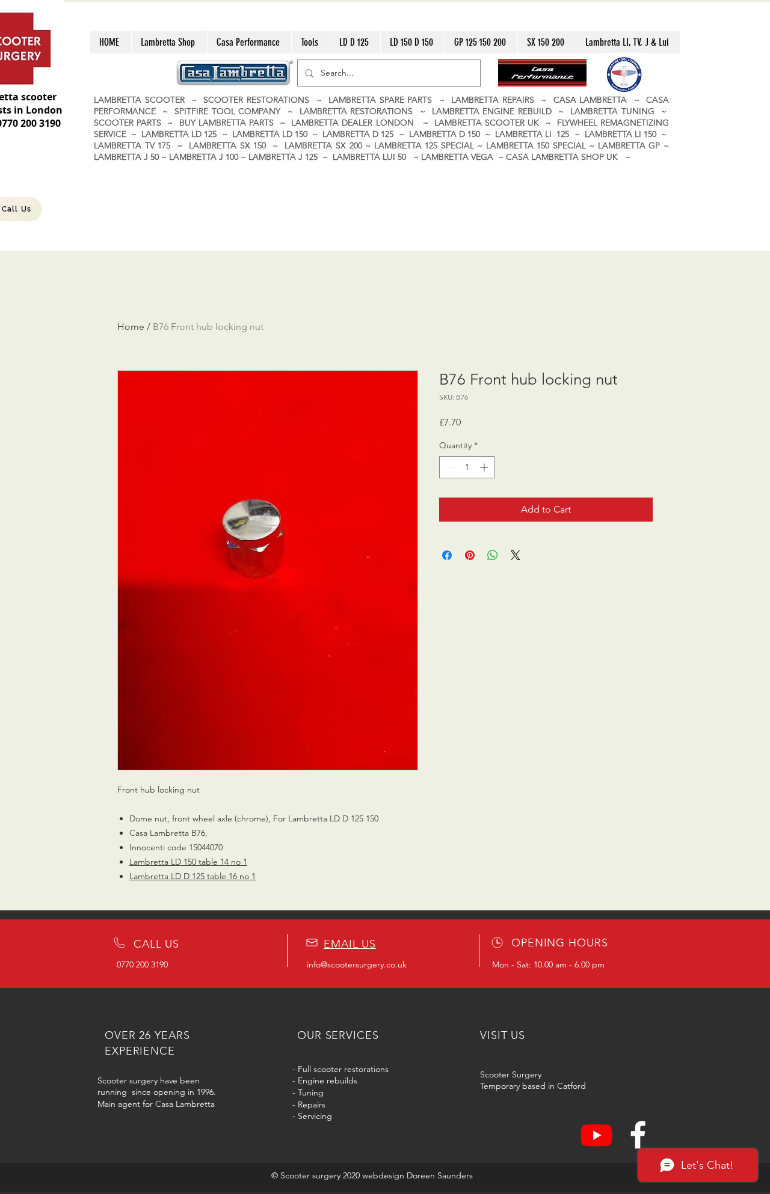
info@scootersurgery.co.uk (357, 964)
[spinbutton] (467, 467)
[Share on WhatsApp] (492, 555)
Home (130, 326)
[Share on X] (515, 555)
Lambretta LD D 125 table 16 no (190, 876)
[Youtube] (596, 1134)
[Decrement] (448, 467)
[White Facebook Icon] (638, 1134)
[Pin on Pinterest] (470, 555)
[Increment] (485, 467)
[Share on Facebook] (447, 555)
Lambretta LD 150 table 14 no (186, 861)
